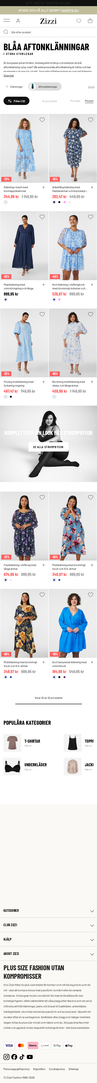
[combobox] (48, 32)
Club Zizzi (10, 925)
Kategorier (11, 910)
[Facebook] (14, 1056)
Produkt (75, 101)
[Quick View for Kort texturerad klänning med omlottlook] (92, 662)
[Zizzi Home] (48, 20)
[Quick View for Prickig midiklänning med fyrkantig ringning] (43, 381)
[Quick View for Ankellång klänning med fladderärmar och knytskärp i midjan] (92, 187)
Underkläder (31, 766)
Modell (89, 101)
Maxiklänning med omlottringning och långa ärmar (18, 286)
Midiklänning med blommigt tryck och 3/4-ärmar (68, 567)
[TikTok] (22, 1056)
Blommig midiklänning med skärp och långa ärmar (68, 383)
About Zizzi (11, 954)
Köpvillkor (39, 1069)
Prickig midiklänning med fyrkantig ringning (19, 383)
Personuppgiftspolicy (17, 1069)
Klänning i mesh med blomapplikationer (16, 189)
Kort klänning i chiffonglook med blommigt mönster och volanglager (68, 286)
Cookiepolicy (57, 1069)
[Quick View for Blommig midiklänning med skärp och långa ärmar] (92, 381)
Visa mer (9, 75)
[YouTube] (30, 1056)
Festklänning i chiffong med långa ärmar (20, 567)
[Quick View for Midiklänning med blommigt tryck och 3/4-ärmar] (92, 565)
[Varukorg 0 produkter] (90, 20)
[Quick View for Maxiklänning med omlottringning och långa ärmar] (43, 284)
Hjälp (8, 939)
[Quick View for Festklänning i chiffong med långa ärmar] (43, 565)
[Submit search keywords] (6, 32)
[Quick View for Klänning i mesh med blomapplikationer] (43, 187)
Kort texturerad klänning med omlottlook (69, 664)
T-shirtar (31, 743)
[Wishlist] (42, 119)
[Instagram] (6, 1056)
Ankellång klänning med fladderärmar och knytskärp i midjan (69, 189)
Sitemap (74, 1069)
